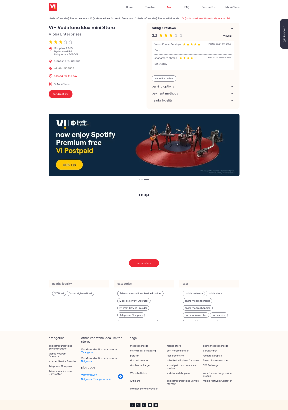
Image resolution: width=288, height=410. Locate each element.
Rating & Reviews (164, 28)
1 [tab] (139, 180)
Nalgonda (86, 361)
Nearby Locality (162, 100)
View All (227, 35)
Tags (133, 338)
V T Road (59, 293)
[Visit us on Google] (132, 405)
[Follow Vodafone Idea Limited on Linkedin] (144, 405)
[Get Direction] (120, 378)
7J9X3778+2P (89, 375)
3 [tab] (145, 180)
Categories (56, 338)
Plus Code (88, 367)
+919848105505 (64, 68)
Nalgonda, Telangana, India (96, 379)
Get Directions (144, 263)
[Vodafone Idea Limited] (53, 7)
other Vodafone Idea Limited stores (101, 339)
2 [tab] (142, 180)
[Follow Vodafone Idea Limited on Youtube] (149, 405)
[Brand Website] (155, 405)
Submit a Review (164, 78)
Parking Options (163, 86)
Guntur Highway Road (80, 293)
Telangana (87, 352)
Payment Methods (165, 93)
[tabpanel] (144, 145)
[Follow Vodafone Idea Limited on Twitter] (138, 405)
